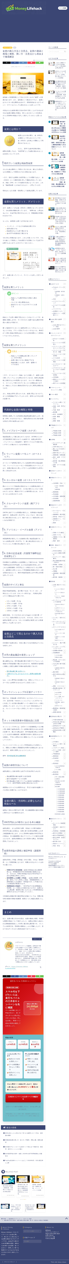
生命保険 (59, 498)
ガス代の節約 (58, 655)
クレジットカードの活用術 (59, 354)
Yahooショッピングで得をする (60, 610)
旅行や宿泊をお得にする (59, 675)
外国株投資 (58, 784)
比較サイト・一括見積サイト (59, 314)
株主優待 (57, 786)
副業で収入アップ (59, 452)
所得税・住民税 (59, 564)
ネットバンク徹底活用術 (59, 824)
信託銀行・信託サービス (59, 827)
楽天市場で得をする (60, 614)
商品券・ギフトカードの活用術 (59, 660)
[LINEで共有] (40, 63)
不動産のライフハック (58, 426)
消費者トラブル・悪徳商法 (59, 537)
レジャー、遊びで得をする (59, 643)
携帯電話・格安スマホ (60, 703)
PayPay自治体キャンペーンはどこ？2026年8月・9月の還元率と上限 (24, 1162)
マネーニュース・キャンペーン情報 (58, 389)
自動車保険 (59, 500)
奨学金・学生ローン (59, 516)
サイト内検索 (62, 8)
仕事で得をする (59, 446)
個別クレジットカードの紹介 (59, 380)
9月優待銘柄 (61, 811)
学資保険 (59, 494)
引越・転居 (59, 410)
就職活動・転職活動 (59, 455)
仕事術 (58, 439)
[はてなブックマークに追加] (23, 63)
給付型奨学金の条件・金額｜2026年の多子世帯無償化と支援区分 (23, 1155)
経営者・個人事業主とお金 (59, 461)
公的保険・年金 (59, 483)
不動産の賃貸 (59, 435)
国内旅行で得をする (60, 679)
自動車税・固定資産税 (59, 574)
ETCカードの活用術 (59, 339)
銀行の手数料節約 (59, 835)
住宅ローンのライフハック (58, 472)
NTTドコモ (58, 694)
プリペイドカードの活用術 (59, 374)
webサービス (58, 284)
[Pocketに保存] (31, 63)
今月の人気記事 (50, 1238)
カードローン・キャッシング (59, 511)
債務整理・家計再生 (59, 514)
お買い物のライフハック (59, 585)
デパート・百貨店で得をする (60, 597)
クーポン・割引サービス (59, 618)
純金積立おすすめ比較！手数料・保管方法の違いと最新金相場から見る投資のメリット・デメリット (59, 142)
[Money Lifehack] (24, 13)
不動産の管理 (59, 433)
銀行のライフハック (58, 820)
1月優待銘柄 (61, 795)
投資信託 (59, 763)
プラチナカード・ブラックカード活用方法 (59, 369)
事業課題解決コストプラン (57, 865)
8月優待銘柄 (61, 809)
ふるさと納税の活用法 (59, 553)
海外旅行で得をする (60, 682)
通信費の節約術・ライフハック (59, 689)
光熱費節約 (59, 652)
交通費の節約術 (59, 650)
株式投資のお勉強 (60, 814)
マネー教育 (58, 394)
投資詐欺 (59, 772)
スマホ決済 (59, 358)
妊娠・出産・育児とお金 (59, 406)
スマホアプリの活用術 (59, 306)
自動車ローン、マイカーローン (59, 519)
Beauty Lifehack (54, 862)
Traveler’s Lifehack (55, 861)
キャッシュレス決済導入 (59, 343)
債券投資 (59, 756)
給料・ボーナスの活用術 (59, 465)
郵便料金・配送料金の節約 (59, 709)
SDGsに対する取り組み (52, 1233)
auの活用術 (58, 692)
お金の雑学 (59, 329)
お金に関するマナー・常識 (59, 325)
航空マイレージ (59, 640)
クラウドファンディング (59, 302)
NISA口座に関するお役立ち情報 (59, 722)
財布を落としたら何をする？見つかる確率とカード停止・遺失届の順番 (24, 1134)
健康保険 (57, 489)
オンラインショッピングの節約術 (59, 601)
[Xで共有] (7, 63)
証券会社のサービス (59, 725)
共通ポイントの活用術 (60, 637)
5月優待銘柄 (61, 803)
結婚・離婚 (59, 416)
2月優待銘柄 (61, 797)
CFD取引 (59, 741)
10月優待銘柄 (61, 789)
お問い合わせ (49, 1235)
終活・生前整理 (59, 414)
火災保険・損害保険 (59, 496)
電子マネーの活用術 (59, 383)
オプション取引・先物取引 (59, 744)
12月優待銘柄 (61, 793)
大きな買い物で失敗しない (59, 664)
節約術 (58, 581)
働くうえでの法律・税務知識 (59, 449)
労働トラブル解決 (59, 532)
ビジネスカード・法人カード (59, 364)
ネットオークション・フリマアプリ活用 (59, 623)
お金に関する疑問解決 (58, 320)
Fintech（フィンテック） (59, 288)
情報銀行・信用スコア (60, 295)
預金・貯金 (59, 845)
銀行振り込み (59, 841)
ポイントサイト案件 (60, 634)
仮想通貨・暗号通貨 (60, 292)
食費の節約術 (59, 712)
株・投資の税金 (59, 566)
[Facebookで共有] (15, 63)
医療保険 (59, 492)
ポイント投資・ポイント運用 (59, 750)
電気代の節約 (58, 657)
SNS (59, 299)
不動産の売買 (59, 431)
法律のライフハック (58, 528)
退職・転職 (59, 421)
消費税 (59, 571)
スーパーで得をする (60, 593)
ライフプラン (58, 399)
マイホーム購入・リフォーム (59, 403)
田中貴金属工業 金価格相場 (16, 755)
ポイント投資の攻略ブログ (57, 867)
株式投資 (59, 774)
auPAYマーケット (60, 608)
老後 (59, 418)
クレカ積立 (58, 769)
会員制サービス (59, 311)
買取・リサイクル (59, 686)
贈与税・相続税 (59, 577)
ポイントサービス (59, 627)
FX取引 (57, 761)
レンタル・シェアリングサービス (59, 647)
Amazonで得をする (60, 605)
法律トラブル (59, 535)
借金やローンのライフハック (58, 506)
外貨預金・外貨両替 (59, 831)
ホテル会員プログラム (60, 630)
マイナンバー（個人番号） (59, 557)
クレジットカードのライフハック (58, 334)
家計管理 (59, 672)
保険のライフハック (58, 479)
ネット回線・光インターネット (60, 697)
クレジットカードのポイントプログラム (59, 347)
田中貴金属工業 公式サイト (16, 671)
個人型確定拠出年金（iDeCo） (59, 561)
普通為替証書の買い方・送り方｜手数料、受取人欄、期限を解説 (24, 1141)
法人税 (59, 569)
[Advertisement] (34, 29)
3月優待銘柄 (61, 799)
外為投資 (59, 758)
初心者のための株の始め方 (60, 781)
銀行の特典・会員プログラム (59, 838)
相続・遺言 (59, 541)
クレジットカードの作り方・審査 (59, 351)
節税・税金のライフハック (58, 546)
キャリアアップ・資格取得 (59, 443)
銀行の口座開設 (59, 833)
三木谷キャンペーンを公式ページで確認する (23, 1098)
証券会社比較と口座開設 (59, 731)
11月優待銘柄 (61, 791)
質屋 (59, 522)
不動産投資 (59, 754)
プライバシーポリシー (52, 1232)
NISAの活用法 (59, 551)
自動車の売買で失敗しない (60, 668)
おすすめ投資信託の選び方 (60, 766)
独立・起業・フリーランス (59, 458)
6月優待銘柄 (61, 805)
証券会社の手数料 (59, 728)
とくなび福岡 (53, 864)
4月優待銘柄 (61, 801)
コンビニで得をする (60, 589)
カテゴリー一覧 (50, 1237)
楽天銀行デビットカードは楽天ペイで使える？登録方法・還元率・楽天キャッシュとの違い (24, 1148)
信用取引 (57, 779)
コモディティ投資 (8, 47)
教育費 (59, 412)
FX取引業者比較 (59, 719)
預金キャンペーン (59, 843)
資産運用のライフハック (58, 737)
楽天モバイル (58, 705)
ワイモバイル (58, 700)
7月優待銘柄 (61, 807)
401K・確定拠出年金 (59, 486)
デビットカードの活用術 (59, 361)
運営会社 (48, 1230)
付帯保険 (59, 377)
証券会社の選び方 (58, 716)
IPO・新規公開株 (59, 776)
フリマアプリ (59, 309)
